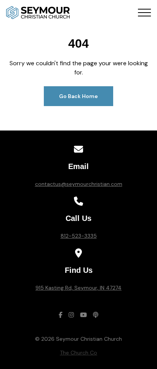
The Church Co (78, 352)
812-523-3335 (79, 235)
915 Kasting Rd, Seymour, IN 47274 (78, 287)
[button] (144, 12)
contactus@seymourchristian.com (78, 183)
